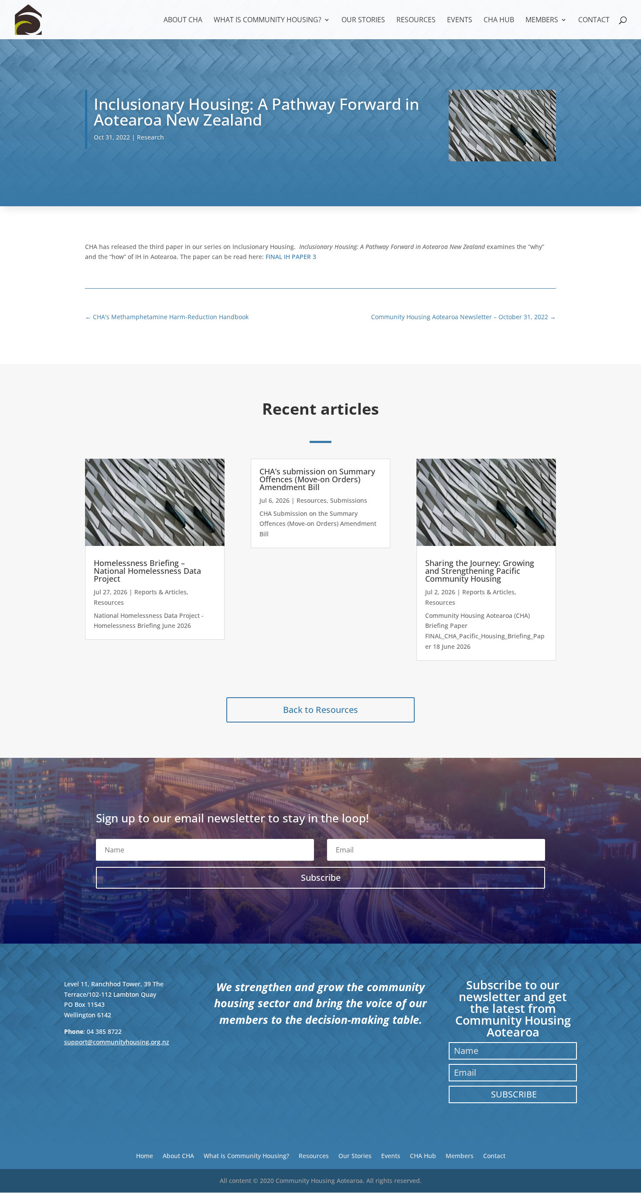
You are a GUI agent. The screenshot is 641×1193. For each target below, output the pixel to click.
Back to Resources (320, 710)
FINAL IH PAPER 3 (291, 256)
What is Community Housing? (267, 20)
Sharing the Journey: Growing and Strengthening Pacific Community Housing (479, 571)
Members (541, 20)
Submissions (348, 500)
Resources (416, 20)
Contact (594, 20)
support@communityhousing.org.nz (116, 1042)
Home (144, 1155)
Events (459, 20)
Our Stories (363, 20)
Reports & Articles (160, 592)
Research (150, 137)
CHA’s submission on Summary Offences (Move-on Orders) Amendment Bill (317, 479)
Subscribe (514, 1094)
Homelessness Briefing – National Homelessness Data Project (147, 571)
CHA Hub (499, 20)
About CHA (183, 20)
